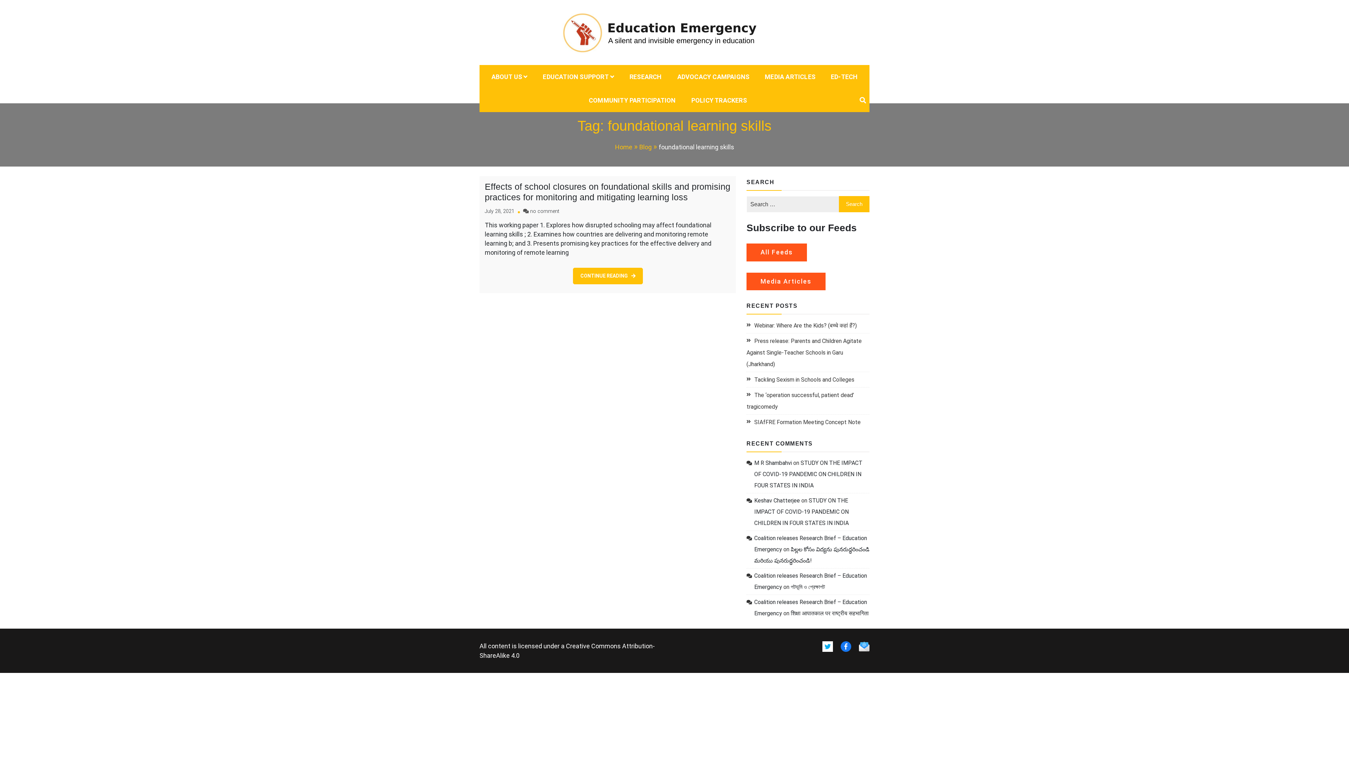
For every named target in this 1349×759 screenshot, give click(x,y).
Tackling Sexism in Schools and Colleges (804, 379)
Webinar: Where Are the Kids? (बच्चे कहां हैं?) (805, 325)
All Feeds (777, 252)
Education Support (575, 76)
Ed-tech (844, 76)
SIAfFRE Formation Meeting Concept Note (807, 422)
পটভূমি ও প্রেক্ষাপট (808, 587)
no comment (544, 211)
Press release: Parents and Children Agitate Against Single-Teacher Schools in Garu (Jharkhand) (804, 353)
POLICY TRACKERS (719, 100)
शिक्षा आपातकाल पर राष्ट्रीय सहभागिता (830, 613)
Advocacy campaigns (713, 76)
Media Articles (790, 76)
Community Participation (632, 100)
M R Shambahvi (773, 463)
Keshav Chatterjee (777, 500)
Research (646, 76)
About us (506, 76)
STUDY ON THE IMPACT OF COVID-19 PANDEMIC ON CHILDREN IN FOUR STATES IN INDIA (808, 474)
